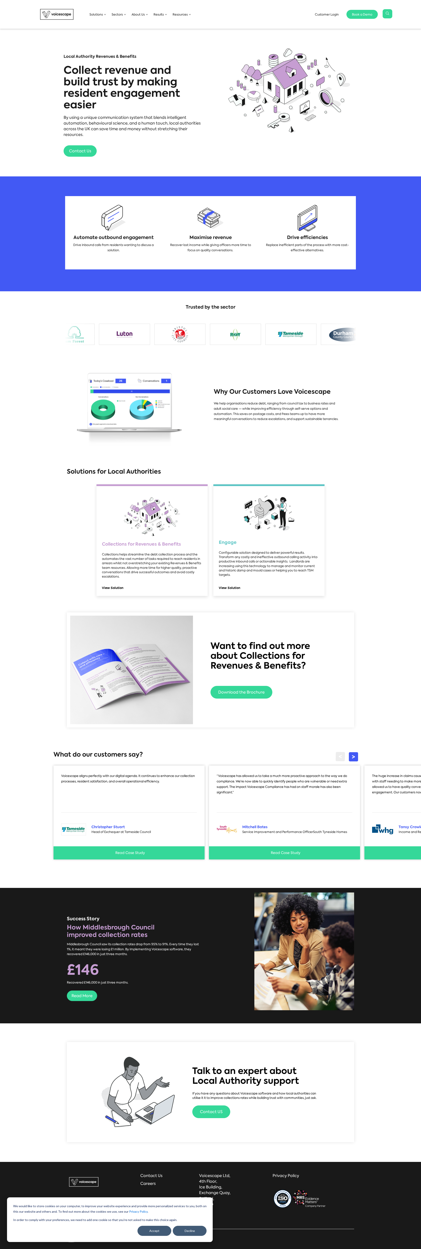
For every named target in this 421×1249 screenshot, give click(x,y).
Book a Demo (362, 14)
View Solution (113, 588)
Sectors (117, 14)
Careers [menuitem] (148, 1183)
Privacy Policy (138, 1211)
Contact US (211, 1111)
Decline (190, 1231)
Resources (180, 14)
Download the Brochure (241, 692)
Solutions (96, 14)
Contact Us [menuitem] (151, 1175)
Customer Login (327, 14)
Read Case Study (130, 852)
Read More (82, 995)
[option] (91, 334)
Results (158, 14)
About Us (138, 14)
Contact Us (80, 151)
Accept (154, 1231)
